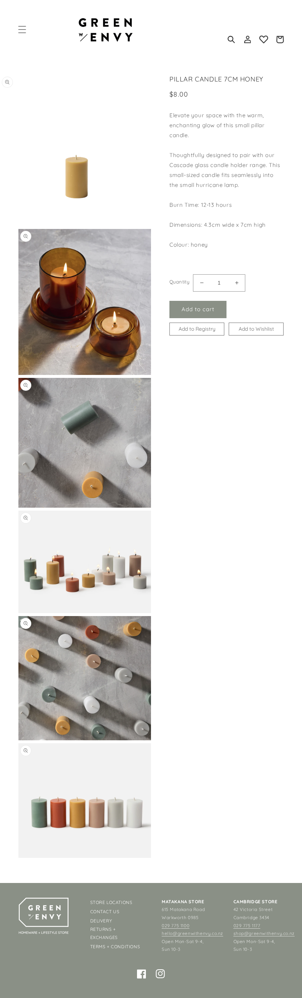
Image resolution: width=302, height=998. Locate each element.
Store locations (111, 902)
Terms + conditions (115, 946)
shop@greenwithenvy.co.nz (264, 933)
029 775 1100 (175, 925)
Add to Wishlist (256, 329)
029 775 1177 (246, 925)
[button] (22, 29)
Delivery (101, 921)
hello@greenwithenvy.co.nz (192, 933)
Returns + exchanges (104, 933)
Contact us (105, 911)
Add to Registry (197, 329)
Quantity (179, 282)
